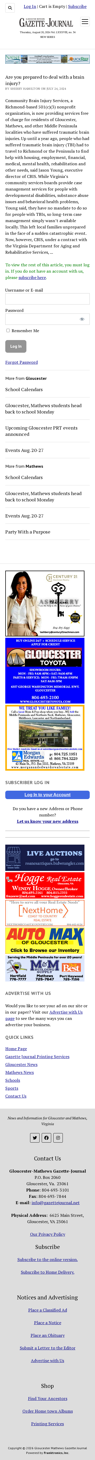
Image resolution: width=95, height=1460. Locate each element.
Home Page (16, 1049)
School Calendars (24, 389)
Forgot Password (21, 362)
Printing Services (47, 1424)
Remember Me (25, 330)
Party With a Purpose (27, 532)
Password (14, 310)
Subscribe (77, 6)
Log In (30, 6)
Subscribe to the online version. (47, 1259)
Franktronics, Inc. (56, 1453)
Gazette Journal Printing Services (37, 1056)
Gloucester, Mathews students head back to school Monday (43, 408)
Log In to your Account (47, 795)
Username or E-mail (24, 290)
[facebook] (46, 1138)
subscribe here (32, 277)
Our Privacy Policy (47, 1234)
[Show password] (82, 319)
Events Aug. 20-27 (24, 450)
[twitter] (35, 1138)
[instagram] (58, 1138)
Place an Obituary (48, 1335)
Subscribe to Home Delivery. (47, 1272)
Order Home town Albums (47, 1411)
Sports (11, 1088)
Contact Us (15, 1096)
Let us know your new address (47, 821)
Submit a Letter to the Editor (47, 1348)
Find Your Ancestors (47, 1398)
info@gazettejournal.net (56, 1202)
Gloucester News (21, 1064)
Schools (12, 1080)
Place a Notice (47, 1323)
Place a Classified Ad (47, 1310)
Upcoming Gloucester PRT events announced (41, 431)
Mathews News (19, 1072)
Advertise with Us (47, 1360)
